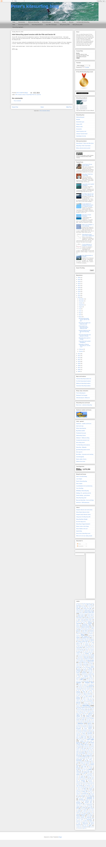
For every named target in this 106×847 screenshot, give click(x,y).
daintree (85, 656)
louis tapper (88, 719)
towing (82, 808)
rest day (79, 764)
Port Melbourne (88, 755)
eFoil (91, 663)
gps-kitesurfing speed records (83, 449)
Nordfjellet (85, 738)
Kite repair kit (79, 452)
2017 (79, 293)
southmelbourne (83, 786)
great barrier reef (89, 679)
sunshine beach (83, 795)
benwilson (92, 630)
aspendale (78, 623)
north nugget (90, 739)
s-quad (89, 769)
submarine (85, 792)
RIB (88, 764)
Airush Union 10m (89, 612)
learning (91, 712)
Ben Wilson (85, 630)
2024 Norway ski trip (80, 606)
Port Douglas (79, 755)
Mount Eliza (85, 729)
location (83, 718)
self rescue (82, 778)
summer (90, 792)
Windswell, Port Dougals (81, 395)
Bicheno (79, 632)
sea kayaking (90, 773)
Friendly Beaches (84, 673)
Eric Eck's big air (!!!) (81, 521)
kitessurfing (85, 704)
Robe (77, 766)
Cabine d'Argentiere (85, 640)
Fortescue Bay (89, 671)
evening (86, 666)
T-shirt (91, 799)
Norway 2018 (85, 742)
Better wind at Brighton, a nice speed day (88, 225)
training (86, 808)
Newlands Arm (83, 735)
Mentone (89, 723)
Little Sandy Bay (90, 717)
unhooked (88, 812)
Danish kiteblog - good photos (83, 495)
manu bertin (92, 721)
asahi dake (82, 622)
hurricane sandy (86, 689)
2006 (79, 369)
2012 (79, 357)
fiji (81, 667)
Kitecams (71, 22)
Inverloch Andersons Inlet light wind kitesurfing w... (84, 331)
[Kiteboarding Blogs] (84, 88)
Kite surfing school (80, 442)
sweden (83, 797)
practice (77, 758)
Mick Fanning (83, 724)
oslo (84, 747)
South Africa (90, 784)
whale (79, 823)
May (80, 312)
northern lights (89, 741)
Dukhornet (91, 662)
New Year (89, 734)
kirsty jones (78, 701)
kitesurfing (86, 706)
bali (91, 626)
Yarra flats (79, 828)
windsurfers (85, 824)
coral (85, 651)
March (80, 316)
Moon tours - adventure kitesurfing (84, 405)
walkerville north (79, 818)
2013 (79, 355)
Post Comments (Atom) (45, 110)
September (81, 304)
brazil (91, 636)
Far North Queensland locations (83, 381)
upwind (77, 814)
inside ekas (90, 691)
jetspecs (77, 696)
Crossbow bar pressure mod (82, 440)
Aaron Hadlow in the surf (81, 528)
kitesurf (78, 705)
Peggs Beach (89, 749)
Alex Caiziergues (85, 618)
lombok (82, 719)
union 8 (91, 813)
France (77, 672)
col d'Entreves (87, 647)
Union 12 (80, 813)
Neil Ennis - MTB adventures (82, 502)
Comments (80, 546)
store (81, 790)
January (81, 351)
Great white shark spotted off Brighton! (84, 342)
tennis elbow (78, 804)
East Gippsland (86, 663)
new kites (84, 734)
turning (79, 811)
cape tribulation (85, 643)
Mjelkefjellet (84, 726)
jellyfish (79, 695)
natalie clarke (78, 734)
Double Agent (87, 659)
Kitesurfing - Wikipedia (81, 447)
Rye (77, 769)
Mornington (78, 728)
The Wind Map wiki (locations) (83, 444)
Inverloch (20, 94)
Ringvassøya (83, 765)
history (84, 686)
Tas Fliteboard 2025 (87, 801)
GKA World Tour (85, 677)
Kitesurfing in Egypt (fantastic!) (83, 524)
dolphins (82, 659)
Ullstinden (78, 812)
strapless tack (90, 791)
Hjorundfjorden (90, 686)
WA (91, 815)
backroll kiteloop (85, 626)
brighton (78, 637)
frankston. (91, 672)
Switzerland (81, 799)
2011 (79, 359)
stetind (77, 790)
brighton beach (85, 637)
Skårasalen (78, 781)
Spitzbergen (86, 787)
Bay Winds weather (80, 430)
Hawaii (91, 684)
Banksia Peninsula (85, 627)
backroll (77, 626)
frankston (84, 672)
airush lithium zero (89, 610)
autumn (77, 624)
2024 (79, 279)
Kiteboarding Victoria (81, 435)
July (80, 308)
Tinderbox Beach (79, 806)
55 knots (90, 607)
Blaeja (81, 633)
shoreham (83, 780)
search (77, 775)
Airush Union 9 (90, 615)
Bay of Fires (82, 629)
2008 (79, 365)
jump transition (89, 696)
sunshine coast (90, 795)
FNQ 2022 (90, 670)
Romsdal (90, 766)
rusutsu (90, 768)
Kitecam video (79, 126)
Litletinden (84, 717)
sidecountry (90, 780)
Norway (78, 742)
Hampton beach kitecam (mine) (83, 514)
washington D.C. (79, 820)
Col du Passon (85, 648)
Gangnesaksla (91, 673)
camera (91, 641)
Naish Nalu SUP (82, 732)
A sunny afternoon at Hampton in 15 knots (87, 245)
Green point (86, 681)
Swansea (77, 797)
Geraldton (89, 674)
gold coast (91, 678)
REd (92, 761)
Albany (89, 617)
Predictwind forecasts (81, 433)
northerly (82, 741)
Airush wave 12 (81, 616)
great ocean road (79, 681)
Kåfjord (84, 697)
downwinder (91, 661)
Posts (79, 543)
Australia (90, 623)
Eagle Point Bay (79, 663)
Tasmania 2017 (79, 803)
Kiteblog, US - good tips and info (83, 493)
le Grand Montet (81, 712)
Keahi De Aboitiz (86, 698)
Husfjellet (92, 689)
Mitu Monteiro (78, 726)
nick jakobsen (90, 735)
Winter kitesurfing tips (81, 428)
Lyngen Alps (86, 721)
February (81, 349)
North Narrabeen (82, 739)
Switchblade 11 (81, 798)
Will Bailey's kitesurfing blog (82, 490)
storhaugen (86, 790)
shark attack (85, 779)
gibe (93, 674)
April (80, 314)
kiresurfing (90, 700)
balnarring (78, 627)
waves (85, 820)
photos (83, 752)
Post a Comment (17, 100)
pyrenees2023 (79, 759)
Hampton (78, 682)
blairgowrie (86, 633)
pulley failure (90, 758)
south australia (79, 785)
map (78, 722)
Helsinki (79, 686)
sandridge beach (89, 770)
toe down (90, 806)
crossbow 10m (90, 652)
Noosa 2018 (78, 738)
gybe (92, 681)
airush (82, 610)
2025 (79, 277)
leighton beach (78, 713)
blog (82, 635)
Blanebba (91, 633)
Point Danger (82, 753)
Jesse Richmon (85, 695)
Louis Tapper (79, 478)
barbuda (92, 627)
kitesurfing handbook (80, 707)
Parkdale (77, 748)
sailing (82, 770)
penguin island (78, 750)
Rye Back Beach (83, 769)
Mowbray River (91, 729)
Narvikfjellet (89, 733)
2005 (79, 371)
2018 (79, 291)
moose (85, 727)
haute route (86, 684)
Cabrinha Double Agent (83, 641)
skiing (83, 781)
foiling (83, 671)
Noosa (90, 737)
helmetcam (91, 685)
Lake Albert (79, 711)
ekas (81, 665)
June (80, 310)
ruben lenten (85, 768)
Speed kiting (79, 531)
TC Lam (85, 803)
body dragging (84, 636)
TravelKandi (92, 808)
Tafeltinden (78, 801)
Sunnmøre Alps (85, 793)
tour (77, 808)
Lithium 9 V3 (78, 717)
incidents (90, 690)
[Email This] (33, 92)
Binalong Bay (84, 632)
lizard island (78, 718)
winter (90, 825)
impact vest (84, 690)
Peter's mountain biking (81, 476)
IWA (92, 692)
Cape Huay (87, 642)
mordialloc (90, 727)
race (85, 760)
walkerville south (87, 818)
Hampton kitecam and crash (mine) (84, 509)
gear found (84, 674)
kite (82, 701)
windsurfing (91, 824)
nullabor (86, 743)
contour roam (80, 651)
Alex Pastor (92, 618)
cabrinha (92, 640)
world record (85, 826)
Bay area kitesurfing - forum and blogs (85, 500)
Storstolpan (78, 791)
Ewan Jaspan (79, 483)
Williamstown (85, 823)
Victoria (78, 815)
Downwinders (21, 22)
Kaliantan (78, 698)
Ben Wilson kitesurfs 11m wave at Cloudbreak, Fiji (88, 194)
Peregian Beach (86, 750)
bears (92, 629)
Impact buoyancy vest (81, 131)
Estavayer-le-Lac (79, 666)
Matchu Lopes (91, 722)
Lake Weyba (91, 711)
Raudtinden (82, 761)
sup (78, 796)
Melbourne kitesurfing (33, 22)
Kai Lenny (90, 697)
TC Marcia (91, 803)
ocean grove (91, 743)
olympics (79, 747)
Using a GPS (79, 124)
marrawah (85, 722)
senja (88, 778)
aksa (85, 617)
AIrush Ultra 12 (79, 612)
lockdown (87, 718)
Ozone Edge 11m (89, 747)
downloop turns (83, 661)
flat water (84, 668)
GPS (16, 94)
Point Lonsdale (85, 754)
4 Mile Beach (84, 607)
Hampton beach (89, 682)
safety (77, 770)
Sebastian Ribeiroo (89, 775)
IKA (78, 690)
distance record (87, 658)
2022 (79, 283)
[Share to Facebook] (37, 92)
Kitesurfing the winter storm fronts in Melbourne (88, 235)
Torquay (83, 807)
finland (85, 667)
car (91, 643)
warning (82, 819)
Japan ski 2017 (87, 693)
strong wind (78, 792)
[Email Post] (31, 92)
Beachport (87, 629)
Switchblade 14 (90, 798)
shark (80, 779)
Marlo (81, 722)
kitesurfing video (90, 707)
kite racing (86, 701)
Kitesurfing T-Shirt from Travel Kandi (87, 175)
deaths (92, 657)
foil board (78, 671)
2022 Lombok (89, 604)
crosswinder (83, 654)
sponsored (92, 787)
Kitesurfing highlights (17, 27)
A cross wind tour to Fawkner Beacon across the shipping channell (87, 205)
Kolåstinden (78, 709)
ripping (88, 765)
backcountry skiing (86, 624)
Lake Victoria (85, 711)
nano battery (90, 732)
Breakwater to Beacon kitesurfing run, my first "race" (84, 345)
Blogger (60, 837)
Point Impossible (90, 753)
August (80, 306)
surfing (86, 796)
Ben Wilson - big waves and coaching (84, 454)
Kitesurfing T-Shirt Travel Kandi (83, 145)
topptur (77, 807)
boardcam (90, 635)
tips (85, 806)
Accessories (79, 129)
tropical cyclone (91, 809)
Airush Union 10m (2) (83, 613)
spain (89, 786)
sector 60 (39, 94)
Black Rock (90, 632)
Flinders (90, 668)
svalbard (91, 796)
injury (84, 691)
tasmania (78, 802)
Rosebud (78, 768)
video (83, 815)
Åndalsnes (78, 621)
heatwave (85, 685)
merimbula (78, 724)
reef (77, 763)
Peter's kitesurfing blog (35, 6)
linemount (90, 714)
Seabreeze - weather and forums (83, 423)
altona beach (89, 619)
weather (90, 820)
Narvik (83, 733)
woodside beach (79, 826)
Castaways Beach (79, 645)
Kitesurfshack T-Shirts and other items (85, 143)
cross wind (84, 652)
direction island (80, 658)
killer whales (83, 700)
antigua (89, 621)
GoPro (77, 679)
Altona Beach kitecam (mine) (82, 512)
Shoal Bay (91, 779)
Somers (79, 784)
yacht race (92, 826)
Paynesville (83, 749)
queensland (79, 760)
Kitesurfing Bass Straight (81, 519)
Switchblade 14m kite (81, 136)
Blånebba (77, 635)
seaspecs (82, 775)
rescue (92, 763)
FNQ (85, 670)
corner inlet (90, 651)
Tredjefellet (79, 809)
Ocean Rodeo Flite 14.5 (31, 94)
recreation (87, 761)
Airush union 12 (91, 613)
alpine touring (81, 619)
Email (78, 58)
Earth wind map (79, 426)
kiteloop (92, 702)
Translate (87, 67)
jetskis (91, 695)
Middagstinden (90, 724)
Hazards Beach (79, 685)
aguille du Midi (87, 609)
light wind (84, 713)
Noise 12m (83, 737)
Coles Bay (81, 649)
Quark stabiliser (89, 759)
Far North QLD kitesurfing (83, 22)
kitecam (24, 94)
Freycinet (78, 673)
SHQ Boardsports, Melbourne (83, 397)
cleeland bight (90, 646)
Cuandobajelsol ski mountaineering (84, 485)
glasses (77, 678)
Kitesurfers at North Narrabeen (86, 215)
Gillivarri (79, 676)
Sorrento (84, 784)
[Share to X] (36, 92)
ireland (84, 692)
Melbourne (80, 723)
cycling (92, 654)
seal (83, 774)
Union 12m (86, 813)
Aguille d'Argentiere (79, 609)
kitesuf (91, 704)
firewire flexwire (90, 667)
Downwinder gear (80, 121)
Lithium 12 (79, 716)
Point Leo (78, 754)
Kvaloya (83, 709)
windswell (78, 825)
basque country (87, 628)
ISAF (88, 692)
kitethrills (91, 708)
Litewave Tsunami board (81, 133)
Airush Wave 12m (89, 616)
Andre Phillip (84, 621)
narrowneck (78, 733)
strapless (84, 791)
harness (80, 684)
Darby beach (80, 657)
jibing (82, 696)
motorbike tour (78, 729)
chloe (78, 646)
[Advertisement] (93, 575)
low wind (80, 721)
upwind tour (83, 814)
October (81, 302)
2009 (79, 363)
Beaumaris (78, 630)
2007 (79, 367)
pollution (91, 754)
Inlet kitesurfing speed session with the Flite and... (84, 319)
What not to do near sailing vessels (84, 535)
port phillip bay (84, 756)
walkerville (89, 817)
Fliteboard (78, 670)
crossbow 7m (88, 653)
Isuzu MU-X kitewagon (51, 24)
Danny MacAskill (91, 656)
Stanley (90, 788)
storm (91, 790)
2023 (79, 281)
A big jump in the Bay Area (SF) (83, 516)
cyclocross (80, 656)
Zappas (83, 828)
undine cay (83, 812)
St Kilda (84, 788)
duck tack (85, 662)
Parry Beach (84, 748)
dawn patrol (86, 657)
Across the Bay (87, 608)
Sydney (87, 799)
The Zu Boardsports (80, 393)
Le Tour (86, 712)
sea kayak (83, 773)
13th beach (78, 603)
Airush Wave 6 (79, 617)
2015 (79, 297)
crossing (77, 654)
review (84, 764)
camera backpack (79, 642)
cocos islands (79, 647)
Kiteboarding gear (46, 22)
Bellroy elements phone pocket (83, 148)
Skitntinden (90, 781)
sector (77, 776)
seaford (78, 774)
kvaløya (88, 709)
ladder (93, 709)
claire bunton (83, 646)
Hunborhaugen (78, 689)
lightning (84, 714)
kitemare (79, 704)
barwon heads (80, 628)
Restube (78, 119)
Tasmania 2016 (88, 802)
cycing (88, 654)
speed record (80, 787)
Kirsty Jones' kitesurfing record (83, 533)
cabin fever (78, 640)
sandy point (87, 771)
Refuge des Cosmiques (85, 763)
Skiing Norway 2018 (77, 24)
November (81, 300)
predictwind (83, 758)
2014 (79, 353)
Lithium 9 (88, 716)
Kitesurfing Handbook (37, 24)
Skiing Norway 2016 (65, 24)
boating (77, 636)
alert (80, 618)
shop (77, 780)
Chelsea (92, 645)
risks (92, 765)
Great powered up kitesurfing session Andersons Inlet (83, 327)
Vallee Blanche (90, 814)
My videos (56, 22)
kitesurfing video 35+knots (83, 708)
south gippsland (87, 785)
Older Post (69, 107)
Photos (64, 22)
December (81, 299)
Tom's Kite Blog (79, 488)
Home (13, 22)
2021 (79, 285)
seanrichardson (89, 774)
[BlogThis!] (35, 92)
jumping (78, 697)
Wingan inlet (84, 825)
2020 (79, 287)
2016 (79, 295)
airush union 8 (81, 615)
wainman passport (80, 817)
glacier (91, 677)
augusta (85, 623)
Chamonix (87, 645)
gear (79, 674)
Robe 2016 (83, 766)
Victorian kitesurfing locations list (83, 378)
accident (78, 608)
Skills (13, 24)
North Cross (91, 738)
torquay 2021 (90, 807)
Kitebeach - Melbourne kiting (82, 437)
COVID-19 (78, 652)
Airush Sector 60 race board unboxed (87, 165)
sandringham (79, 771)
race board (90, 760)
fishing (79, 668)
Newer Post (15, 107)
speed (93, 786)
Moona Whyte (78, 727)
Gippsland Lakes (88, 676)
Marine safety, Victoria (81, 459)
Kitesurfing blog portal (81, 497)
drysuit (80, 662)
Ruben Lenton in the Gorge (82, 526)
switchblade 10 (90, 797)
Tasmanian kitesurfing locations (83, 385)
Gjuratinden (78, 677)
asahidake (90, 622)
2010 (79, 361)
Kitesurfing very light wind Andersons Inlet (84, 323)
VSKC (88, 815)
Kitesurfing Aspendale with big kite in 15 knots (85, 335)
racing (77, 761)
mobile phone (90, 726)
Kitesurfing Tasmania (23, 24)
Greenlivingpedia (80, 456)
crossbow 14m (79, 653)
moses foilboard (88, 728)
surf (82, 796)
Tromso (84, 809)
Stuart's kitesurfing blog (81, 481)
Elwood (85, 665)
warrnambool (89, 819)
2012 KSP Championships (86, 603)
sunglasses (78, 793)
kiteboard (91, 701)
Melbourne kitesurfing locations (83, 383)
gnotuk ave (83, 678)
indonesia (78, 691)
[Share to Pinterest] (39, 92)
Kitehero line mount (80, 461)
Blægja (77, 633)
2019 (79, 289)
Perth (92, 750)
